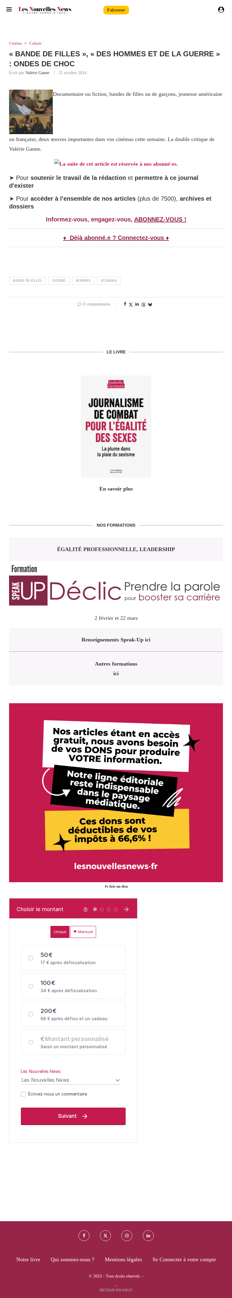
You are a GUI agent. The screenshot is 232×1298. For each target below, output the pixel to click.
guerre (59, 280)
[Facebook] (84, 1235)
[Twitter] (105, 1235)
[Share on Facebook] (125, 304)
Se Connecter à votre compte (184, 1259)
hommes (83, 280)
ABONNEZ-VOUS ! (160, 219)
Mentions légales (123, 1259)
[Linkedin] (148, 1235)
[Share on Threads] (143, 304)
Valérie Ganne (37, 73)
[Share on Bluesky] (150, 304)
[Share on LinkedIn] (137, 304)
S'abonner (116, 10)
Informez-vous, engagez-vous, (90, 219)
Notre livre (28, 1259)
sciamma (109, 280)
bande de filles (27, 280)
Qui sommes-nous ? (72, 1259)
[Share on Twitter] (131, 304)
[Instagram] (126, 1235)
